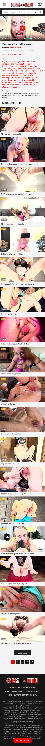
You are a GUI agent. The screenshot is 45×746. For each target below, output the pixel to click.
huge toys (20, 61)
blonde (31, 68)
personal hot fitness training (12, 524)
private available (27, 80)
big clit (21, 66)
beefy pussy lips (9, 66)
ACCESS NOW (22, 740)
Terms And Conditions (14, 691)
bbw (30, 64)
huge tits (6, 75)
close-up (20, 71)
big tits (5, 61)
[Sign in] (40, 4)
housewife (31, 73)
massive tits (16, 75)
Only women (13, 80)
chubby (5, 71)
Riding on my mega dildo (11, 374)
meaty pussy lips (9, 78)
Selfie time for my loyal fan (12, 254)
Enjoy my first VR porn (10, 464)
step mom (6, 87)
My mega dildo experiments (12, 224)
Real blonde (23, 82)
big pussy (37, 66)
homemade (21, 73)
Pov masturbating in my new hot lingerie (17, 284)
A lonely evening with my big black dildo (17, 554)
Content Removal (29, 695)
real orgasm (34, 82)
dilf (41, 71)
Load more (22, 653)
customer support (29, 687)
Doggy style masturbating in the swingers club (20, 164)
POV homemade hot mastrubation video (17, 194)
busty (37, 68)
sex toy (5, 84)
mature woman (32, 61)
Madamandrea (14, 54)
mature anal (28, 75)
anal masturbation (19, 64)
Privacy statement (32, 691)
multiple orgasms (30, 78)
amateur (5, 64)
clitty (12, 71)
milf (20, 78)
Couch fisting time (8, 314)
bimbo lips (21, 68)
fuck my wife (9, 73)
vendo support (14, 695)
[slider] (11, 38)
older (4, 80)
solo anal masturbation (25, 84)
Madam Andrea (15, 47)
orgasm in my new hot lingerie (13, 494)
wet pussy (16, 87)
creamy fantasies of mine (11, 404)
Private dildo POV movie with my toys (16, 644)
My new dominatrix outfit (11, 134)
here (9, 731)
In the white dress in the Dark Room (15, 344)
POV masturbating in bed (11, 614)
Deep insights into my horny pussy (15, 584)
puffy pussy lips (9, 82)
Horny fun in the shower (11, 434)
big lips (28, 66)
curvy (12, 61)
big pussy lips (10, 68)
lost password (14, 687)
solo (12, 84)
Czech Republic (32, 71)
